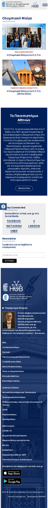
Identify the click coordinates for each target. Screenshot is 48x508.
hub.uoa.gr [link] (37, 466)
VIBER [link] (14, 231)
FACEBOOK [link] (14, 221)
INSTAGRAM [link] (14, 226)
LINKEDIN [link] (34, 226)
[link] (3, 206)
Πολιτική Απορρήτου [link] (16, 496)
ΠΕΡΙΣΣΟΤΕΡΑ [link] (24, 188)
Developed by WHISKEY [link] (36, 496)
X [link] (34, 221)
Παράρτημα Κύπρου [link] (16, 307)
